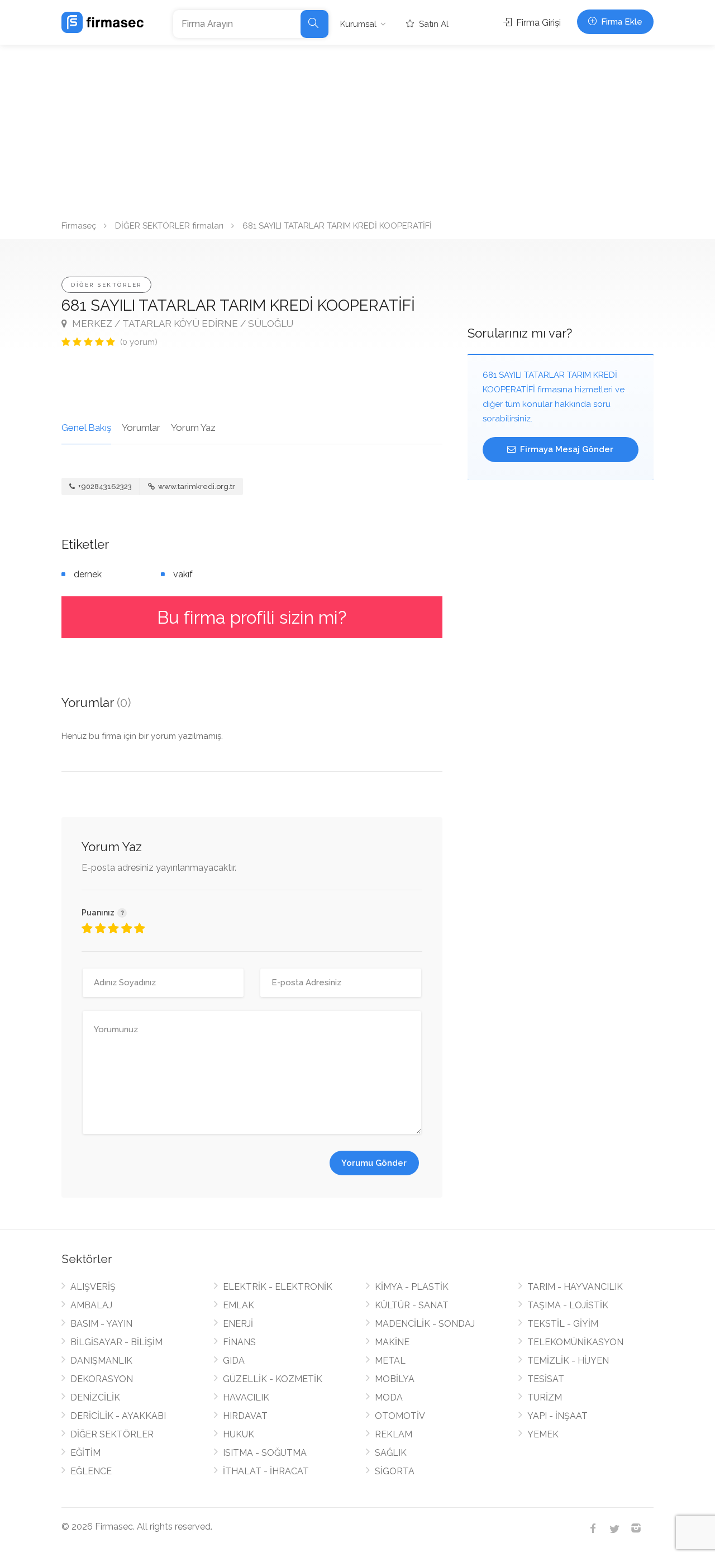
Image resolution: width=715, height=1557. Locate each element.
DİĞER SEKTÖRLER (106, 285)
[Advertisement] (357, 128)
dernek (88, 574)
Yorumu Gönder (374, 1163)
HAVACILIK (246, 1397)
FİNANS (239, 1342)
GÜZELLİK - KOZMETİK (272, 1379)
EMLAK (238, 1305)
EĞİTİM (85, 1452)
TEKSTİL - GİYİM (562, 1323)
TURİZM (544, 1397)
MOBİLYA (394, 1379)
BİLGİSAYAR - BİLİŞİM (116, 1342)
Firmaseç (78, 226)
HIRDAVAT (245, 1416)
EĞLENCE (91, 1471)
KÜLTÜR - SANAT (412, 1305)
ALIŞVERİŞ (93, 1286)
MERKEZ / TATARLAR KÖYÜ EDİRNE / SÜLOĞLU (181, 323)
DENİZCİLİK (95, 1397)
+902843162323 (104, 486)
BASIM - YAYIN (101, 1323)
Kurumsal (358, 24)
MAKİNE (392, 1342)
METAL (390, 1360)
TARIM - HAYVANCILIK (575, 1286)
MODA (389, 1397)
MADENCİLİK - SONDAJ (425, 1323)
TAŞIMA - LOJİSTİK (567, 1305)
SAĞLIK (391, 1452)
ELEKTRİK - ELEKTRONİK (277, 1286)
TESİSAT (545, 1379)
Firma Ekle (620, 22)
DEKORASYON (101, 1379)
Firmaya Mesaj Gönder (565, 449)
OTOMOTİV (400, 1416)
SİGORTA (394, 1471)
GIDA (234, 1360)
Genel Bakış (86, 427)
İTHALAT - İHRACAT (266, 1471)
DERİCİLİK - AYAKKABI (118, 1416)
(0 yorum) (139, 342)
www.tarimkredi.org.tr (195, 486)
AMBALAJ (91, 1305)
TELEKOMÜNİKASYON (575, 1342)
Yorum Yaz (193, 427)
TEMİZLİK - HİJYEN (568, 1360)
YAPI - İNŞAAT (557, 1416)
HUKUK (238, 1434)
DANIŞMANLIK (101, 1360)
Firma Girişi (537, 22)
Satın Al (433, 24)
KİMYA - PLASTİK (412, 1286)
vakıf (183, 574)
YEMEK (543, 1434)
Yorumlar (141, 427)
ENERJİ (238, 1323)
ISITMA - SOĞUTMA (265, 1452)
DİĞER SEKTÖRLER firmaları (169, 226)
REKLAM (393, 1434)
